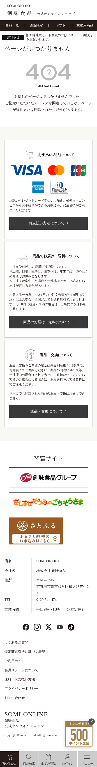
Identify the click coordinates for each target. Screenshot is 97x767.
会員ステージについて (21, 670)
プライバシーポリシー (21, 688)
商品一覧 (12, 25)
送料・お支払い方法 (20, 679)
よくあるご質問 (16, 642)
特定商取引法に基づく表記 (25, 651)
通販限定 (36, 25)
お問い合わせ (15, 698)
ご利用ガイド (15, 661)
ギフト (60, 25)
